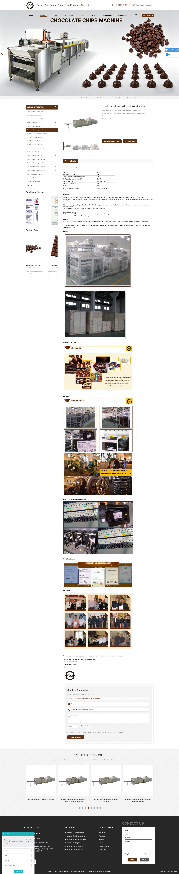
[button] (2, 53)
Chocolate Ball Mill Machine (35, 126)
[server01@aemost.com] (65, 668)
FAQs (93, 15)
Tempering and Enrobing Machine (37, 148)
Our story (69, 15)
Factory (101, 839)
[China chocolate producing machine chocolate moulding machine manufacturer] (73, 780)
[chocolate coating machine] (89, 53)
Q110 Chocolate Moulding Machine (38, 133)
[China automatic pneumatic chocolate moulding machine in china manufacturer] (106, 780)
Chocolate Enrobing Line (34, 155)
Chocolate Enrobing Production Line (41, 265)
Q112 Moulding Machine (117, 97)
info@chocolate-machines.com (142, 5)
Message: (128, 841)
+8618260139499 (121, 5)
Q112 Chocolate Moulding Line (138, 799)
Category (90, 97)
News (56, 15)
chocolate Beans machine (34, 178)
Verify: (127, 854)
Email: (127, 834)
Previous (26, 208)
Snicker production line (33, 181)
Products (43, 15)
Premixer (29, 185)
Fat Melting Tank (32, 122)
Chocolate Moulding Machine (101, 97)
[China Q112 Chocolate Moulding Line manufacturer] (138, 780)
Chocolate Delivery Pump (34, 174)
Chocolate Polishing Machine (35, 163)
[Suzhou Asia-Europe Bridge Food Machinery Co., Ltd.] (29, 5)
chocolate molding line (117, 656)
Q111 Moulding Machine (35, 137)
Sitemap (162, 871)
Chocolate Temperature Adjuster (36, 119)
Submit (132, 859)
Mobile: (127, 837)
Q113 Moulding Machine (35, 144)
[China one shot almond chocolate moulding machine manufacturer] (41, 780)
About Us (102, 833)
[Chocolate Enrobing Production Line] (42, 248)
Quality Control (104, 846)
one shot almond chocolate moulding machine (41, 800)
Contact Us (122, 15)
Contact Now (130, 141)
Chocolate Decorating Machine (36, 170)
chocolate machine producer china (98, 656)
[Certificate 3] (42, 210)
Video (81, 15)
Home (31, 15)
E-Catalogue (107, 15)
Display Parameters (111, 141)
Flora (170, 54)
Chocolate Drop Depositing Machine (37, 159)
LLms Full (174, 871)
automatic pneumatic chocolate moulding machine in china (105, 800)
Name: (127, 830)
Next (56, 208)
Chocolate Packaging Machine (36, 166)
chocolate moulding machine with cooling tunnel (87, 698)
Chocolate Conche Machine (35, 111)
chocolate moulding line (79, 656)
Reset (144, 859)
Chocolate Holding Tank (34, 115)
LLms (168, 871)
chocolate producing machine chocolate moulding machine (73, 800)
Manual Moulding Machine (36, 151)
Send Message (76, 737)
